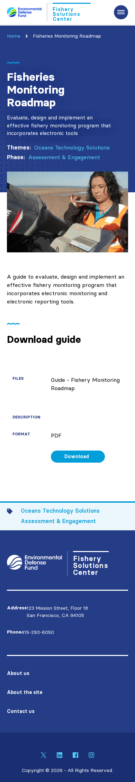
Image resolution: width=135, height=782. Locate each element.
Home (13, 36)
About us (18, 673)
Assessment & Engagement (64, 157)
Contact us (21, 711)
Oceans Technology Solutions (72, 147)
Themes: (19, 147)
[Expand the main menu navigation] (121, 12)
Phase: (16, 157)
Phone (14, 632)
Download (76, 456)
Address (17, 607)
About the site (24, 692)
